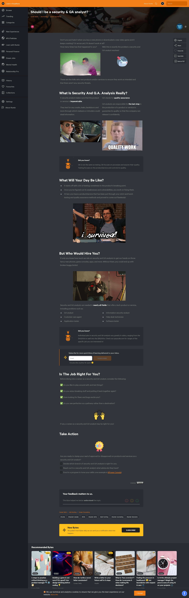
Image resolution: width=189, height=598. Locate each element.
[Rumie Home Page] (3, 3)
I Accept (140, 593)
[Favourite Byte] (48, 573)
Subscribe (102, 358)
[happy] (137, 500)
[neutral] (132, 500)
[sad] (126, 500)
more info (54, 594)
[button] (184, 593)
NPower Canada (114, 472)
